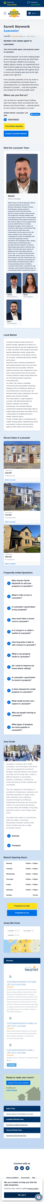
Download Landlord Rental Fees (17, 1125)
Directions (36, 114)
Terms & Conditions (12, 1177)
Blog (33, 1177)
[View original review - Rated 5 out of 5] (10, 987)
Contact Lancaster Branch (16, 134)
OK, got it (22, 1195)
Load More (11, 1065)
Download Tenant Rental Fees (16, 1136)
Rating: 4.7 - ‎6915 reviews (27, 36)
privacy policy (33, 1188)
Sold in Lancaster (10, 480)
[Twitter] (22, 1168)
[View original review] (10, 979)
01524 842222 (11, 1090)
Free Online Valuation (14, 126)
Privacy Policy (25, 1177)
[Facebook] (16, 1168)
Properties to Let (22, 913)
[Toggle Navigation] (5, 13)
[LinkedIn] (27, 1168)
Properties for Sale (22, 906)
